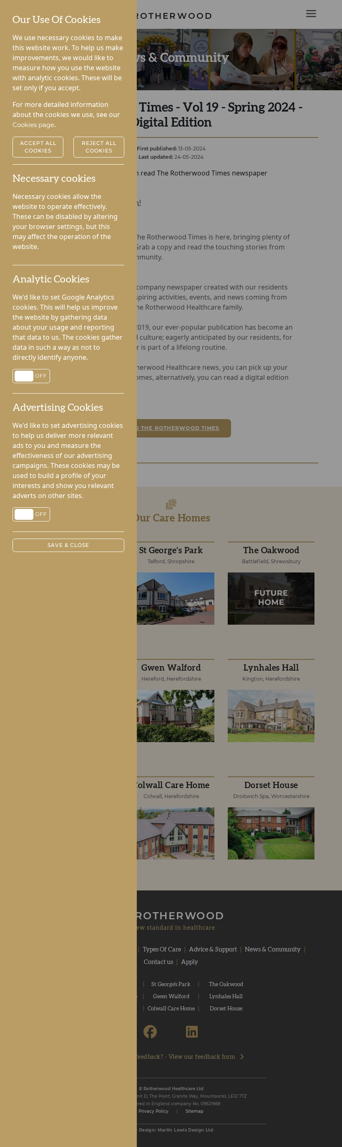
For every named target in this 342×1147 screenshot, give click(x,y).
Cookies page (33, 125)
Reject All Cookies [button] (99, 147)
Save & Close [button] (68, 545)
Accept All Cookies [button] (38, 147)
